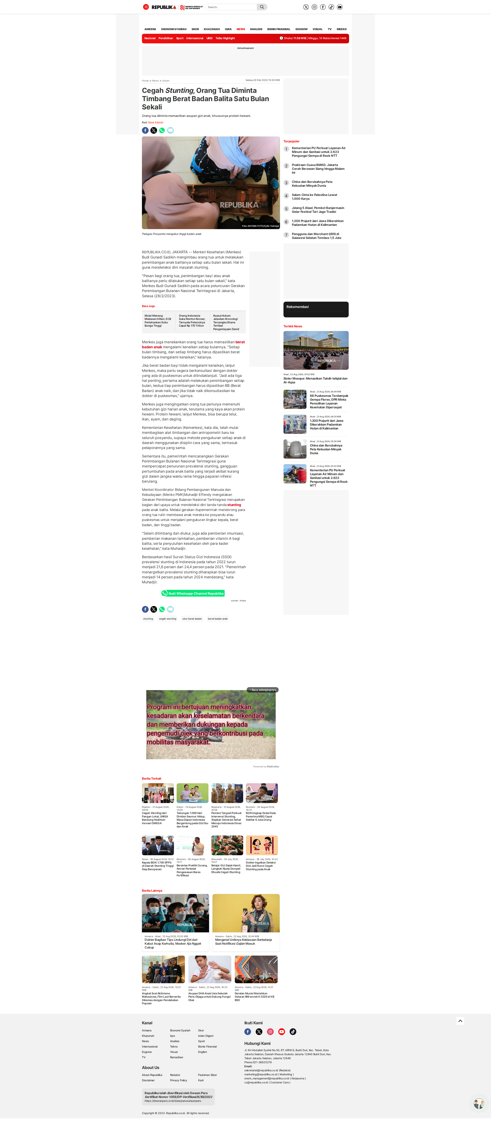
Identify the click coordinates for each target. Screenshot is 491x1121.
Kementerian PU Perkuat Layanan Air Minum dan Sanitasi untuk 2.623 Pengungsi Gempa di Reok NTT (319, 152)
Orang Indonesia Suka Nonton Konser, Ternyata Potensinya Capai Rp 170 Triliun (192, 320)
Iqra (172, 1035)
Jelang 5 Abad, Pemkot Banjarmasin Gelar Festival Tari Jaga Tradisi (318, 210)
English (202, 1051)
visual (318, 29)
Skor (201, 1030)
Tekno (174, 1046)
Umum (165, 80)
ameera (150, 29)
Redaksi (175, 1074)
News (155, 80)
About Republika (152, 1074)
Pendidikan (166, 38)
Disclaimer (148, 1080)
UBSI (210, 38)
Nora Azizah (155, 122)
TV (330, 29)
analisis (256, 29)
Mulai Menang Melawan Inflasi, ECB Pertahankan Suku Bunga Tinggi (158, 320)
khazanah (212, 29)
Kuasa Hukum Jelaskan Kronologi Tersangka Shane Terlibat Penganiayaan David (226, 322)
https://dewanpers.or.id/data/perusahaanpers (173, 1100)
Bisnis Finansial (278, 29)
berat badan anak (218, 618)
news (241, 29)
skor (195, 29)
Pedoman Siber (207, 1074)
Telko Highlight (225, 38)
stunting (234, 505)
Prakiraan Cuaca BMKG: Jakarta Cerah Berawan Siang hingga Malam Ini (318, 168)
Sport (179, 38)
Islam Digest (205, 1035)
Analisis (175, 1041)
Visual (174, 1051)
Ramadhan (176, 1057)
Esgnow (147, 1051)
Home (145, 80)
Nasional (150, 38)
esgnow (302, 29)
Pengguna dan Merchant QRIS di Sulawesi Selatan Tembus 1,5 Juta (316, 236)
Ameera (147, 1030)
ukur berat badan (192, 618)
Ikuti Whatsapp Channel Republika (196, 593)
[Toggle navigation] (146, 7)
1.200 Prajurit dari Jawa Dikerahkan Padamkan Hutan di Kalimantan (318, 223)
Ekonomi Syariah (174, 29)
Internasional (194, 38)
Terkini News (292, 326)
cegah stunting (167, 618)
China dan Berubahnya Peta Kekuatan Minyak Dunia (312, 183)
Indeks (342, 29)
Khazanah (148, 1035)
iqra (228, 29)
